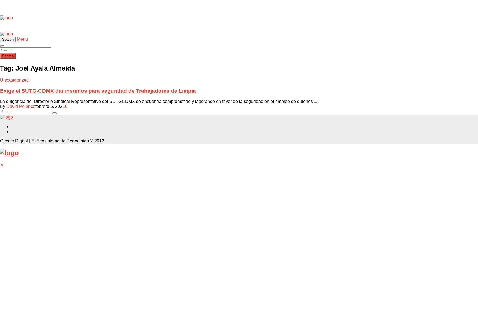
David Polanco (20, 106)
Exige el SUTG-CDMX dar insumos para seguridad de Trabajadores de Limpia (98, 91)
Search (8, 56)
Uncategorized (14, 80)
